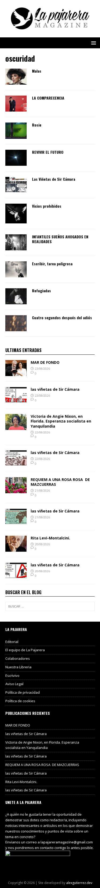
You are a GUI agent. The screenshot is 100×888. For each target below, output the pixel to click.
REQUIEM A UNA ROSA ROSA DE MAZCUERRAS (60, 482)
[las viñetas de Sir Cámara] (16, 399)
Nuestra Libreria (18, 667)
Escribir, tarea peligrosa (52, 263)
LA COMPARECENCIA (48, 98)
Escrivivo (12, 675)
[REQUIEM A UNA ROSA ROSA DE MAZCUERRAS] (16, 490)
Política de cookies (20, 700)
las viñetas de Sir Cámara (55, 389)
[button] (93, 42)
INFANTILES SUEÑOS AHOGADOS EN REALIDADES (60, 239)
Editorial (11, 641)
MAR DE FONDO (45, 362)
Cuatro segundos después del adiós (62, 317)
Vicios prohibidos (46, 206)
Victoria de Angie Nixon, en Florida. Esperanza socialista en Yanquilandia (61, 421)
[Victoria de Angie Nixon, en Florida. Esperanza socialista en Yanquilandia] (16, 426)
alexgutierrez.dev (79, 883)
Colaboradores (17, 658)
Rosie (36, 125)
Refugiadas (41, 290)
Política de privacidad (22, 692)
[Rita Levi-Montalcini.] (16, 548)
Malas (36, 71)
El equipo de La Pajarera (25, 650)
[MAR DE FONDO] (16, 373)
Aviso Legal (14, 683)
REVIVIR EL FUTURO (47, 152)
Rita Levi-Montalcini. (50, 537)
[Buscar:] (50, 606)
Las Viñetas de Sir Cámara (53, 179)
